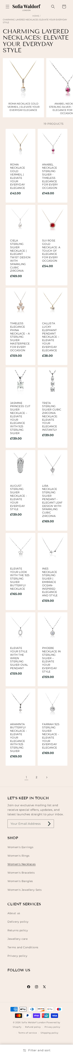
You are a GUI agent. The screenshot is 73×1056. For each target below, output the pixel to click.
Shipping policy (49, 1032)
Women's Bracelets (21, 872)
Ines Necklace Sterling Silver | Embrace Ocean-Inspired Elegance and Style (50, 582)
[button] (7, 6)
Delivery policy (18, 921)
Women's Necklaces (21, 864)
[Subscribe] (49, 823)
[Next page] (46, 777)
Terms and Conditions (22, 947)
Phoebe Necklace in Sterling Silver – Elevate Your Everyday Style (51, 659)
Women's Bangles (20, 881)
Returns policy (17, 930)
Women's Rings (18, 855)
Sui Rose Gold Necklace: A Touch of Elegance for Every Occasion (51, 250)
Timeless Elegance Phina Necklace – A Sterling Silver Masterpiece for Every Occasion (20, 337)
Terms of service (27, 1032)
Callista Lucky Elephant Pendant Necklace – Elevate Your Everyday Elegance (50, 337)
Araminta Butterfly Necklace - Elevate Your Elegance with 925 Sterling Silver (18, 738)
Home (35, 16)
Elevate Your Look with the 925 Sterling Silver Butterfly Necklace (20, 578)
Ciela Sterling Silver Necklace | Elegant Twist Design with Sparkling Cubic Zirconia (20, 255)
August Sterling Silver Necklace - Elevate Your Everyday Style (18, 497)
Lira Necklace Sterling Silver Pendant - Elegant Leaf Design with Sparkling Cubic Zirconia (52, 501)
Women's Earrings (20, 847)
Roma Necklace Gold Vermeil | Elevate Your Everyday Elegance (17, 176)
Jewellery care (17, 939)
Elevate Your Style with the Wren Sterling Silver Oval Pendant (19, 658)
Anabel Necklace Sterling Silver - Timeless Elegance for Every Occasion (50, 176)
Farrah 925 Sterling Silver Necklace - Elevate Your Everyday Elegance (50, 736)
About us (13, 913)
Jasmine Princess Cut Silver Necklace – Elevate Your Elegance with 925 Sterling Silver (20, 418)
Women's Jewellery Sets (24, 890)
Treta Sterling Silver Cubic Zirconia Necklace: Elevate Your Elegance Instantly (51, 416)
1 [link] (26, 777)
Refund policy (33, 1027)
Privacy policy (17, 956)
